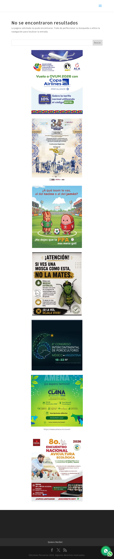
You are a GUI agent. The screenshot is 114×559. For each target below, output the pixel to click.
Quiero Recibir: (55, 542)
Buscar (97, 42)
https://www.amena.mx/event (57, 429)
